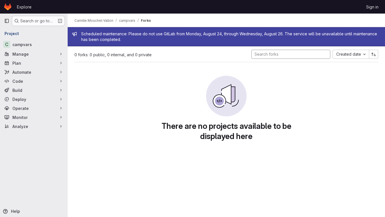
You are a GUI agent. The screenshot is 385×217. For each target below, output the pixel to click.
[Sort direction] (373, 54)
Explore (24, 7)
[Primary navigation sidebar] (6, 20)
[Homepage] (7, 6)
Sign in (372, 7)
